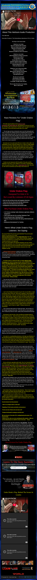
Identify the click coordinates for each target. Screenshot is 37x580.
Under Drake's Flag (23, 236)
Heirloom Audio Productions (8, 236)
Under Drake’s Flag (12, 252)
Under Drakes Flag (23, 365)
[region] (18, 448)
